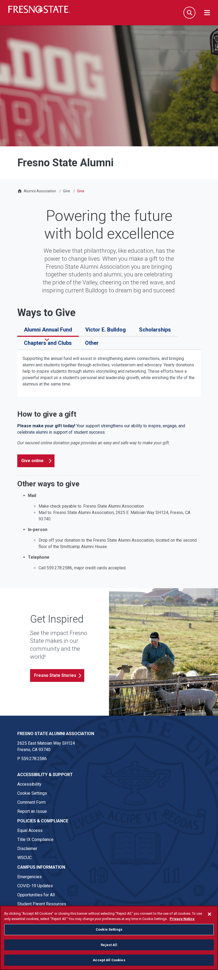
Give (66, 191)
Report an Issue (32, 811)
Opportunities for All (36, 894)
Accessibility (29, 784)
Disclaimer (27, 848)
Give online (32, 460)
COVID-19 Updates (35, 885)
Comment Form (31, 802)
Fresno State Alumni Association (55, 733)
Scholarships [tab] (155, 329)
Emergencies (29, 876)
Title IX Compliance (35, 839)
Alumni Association (40, 191)
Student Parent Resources (41, 903)
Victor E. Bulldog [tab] (105, 329)
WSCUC (24, 857)
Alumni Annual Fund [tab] (48, 329)
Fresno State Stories (55, 675)
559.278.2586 (34, 758)
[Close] (209, 914)
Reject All (109, 945)
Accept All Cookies (109, 960)
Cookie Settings (32, 793)
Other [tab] (92, 343)
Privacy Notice (182, 919)
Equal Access (30, 830)
